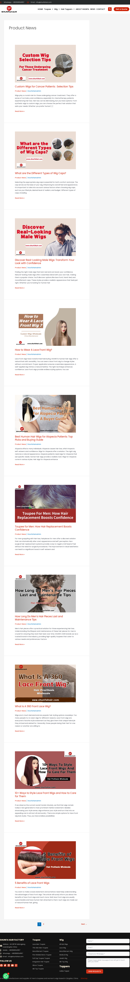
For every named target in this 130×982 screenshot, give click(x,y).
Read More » (20, 111)
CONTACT (100, 9)
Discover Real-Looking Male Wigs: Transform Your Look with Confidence (44, 261)
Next (84, 924)
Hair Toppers (66, 9)
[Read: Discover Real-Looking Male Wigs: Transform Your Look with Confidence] (45, 237)
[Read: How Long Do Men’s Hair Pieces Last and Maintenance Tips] (45, 593)
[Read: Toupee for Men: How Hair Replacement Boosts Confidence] (45, 503)
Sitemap (84, 978)
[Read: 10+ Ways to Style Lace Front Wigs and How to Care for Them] (45, 770)
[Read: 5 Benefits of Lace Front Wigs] (45, 860)
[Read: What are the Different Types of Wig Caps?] (45, 150)
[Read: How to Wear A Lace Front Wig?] (45, 327)
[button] (110, 9)
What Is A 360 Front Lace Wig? (33, 706)
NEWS (92, 9)
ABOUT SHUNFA (82, 9)
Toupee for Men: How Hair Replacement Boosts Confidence (43, 528)
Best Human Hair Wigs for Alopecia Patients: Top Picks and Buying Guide (44, 438)
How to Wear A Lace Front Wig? (33, 350)
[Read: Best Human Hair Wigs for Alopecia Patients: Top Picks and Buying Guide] (45, 413)
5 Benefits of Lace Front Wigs (32, 883)
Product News (20, 91)
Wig (56, 9)
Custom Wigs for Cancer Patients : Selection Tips (44, 86)
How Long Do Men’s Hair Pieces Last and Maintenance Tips (39, 618)
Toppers (64, 966)
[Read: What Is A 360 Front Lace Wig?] (45, 683)
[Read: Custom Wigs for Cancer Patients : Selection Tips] (45, 63)
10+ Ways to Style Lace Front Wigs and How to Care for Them (45, 794)
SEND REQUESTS (94, 971)
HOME (40, 9)
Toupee (47, 9)
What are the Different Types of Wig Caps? (40, 173)
